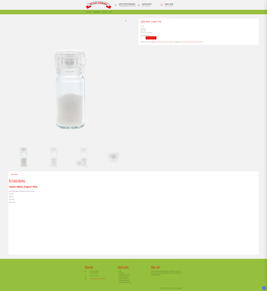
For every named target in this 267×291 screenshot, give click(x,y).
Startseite (88, 12)
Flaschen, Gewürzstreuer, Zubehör (165, 41)
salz (197, 41)
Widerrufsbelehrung (123, 276)
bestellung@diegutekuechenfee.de (127, 5)
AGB (120, 271)
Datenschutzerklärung (124, 274)
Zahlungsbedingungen (124, 280)
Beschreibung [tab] (14, 174)
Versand (144, 31)
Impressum (121, 273)
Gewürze (187, 41)
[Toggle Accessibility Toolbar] (264, 288)
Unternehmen (96, 12)
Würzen (201, 41)
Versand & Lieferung (124, 278)
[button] (126, 21)
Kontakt (104, 12)
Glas (191, 41)
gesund (183, 41)
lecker (194, 41)
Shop (110, 12)
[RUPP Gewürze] (99, 5)
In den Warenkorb (151, 38)
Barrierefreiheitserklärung (125, 282)
